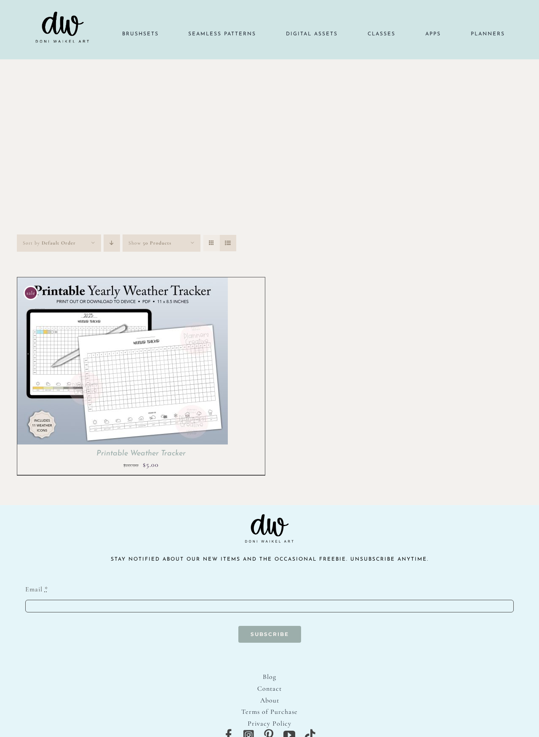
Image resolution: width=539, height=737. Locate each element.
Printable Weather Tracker (141, 454)
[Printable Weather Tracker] (122, 283)
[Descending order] (112, 243)
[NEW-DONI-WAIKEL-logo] (62, 5)
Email (36, 589)
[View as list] (228, 243)
